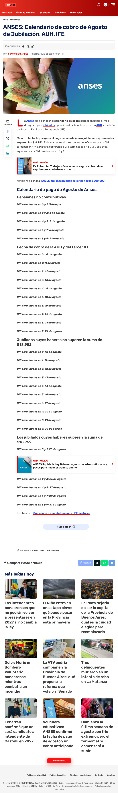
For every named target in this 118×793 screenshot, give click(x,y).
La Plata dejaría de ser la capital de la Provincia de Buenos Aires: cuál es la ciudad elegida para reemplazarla (97, 617)
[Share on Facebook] (23, 46)
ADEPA (34, 786)
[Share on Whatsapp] (33, 46)
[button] (98, 4)
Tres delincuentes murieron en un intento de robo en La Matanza (95, 672)
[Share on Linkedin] (7, 153)
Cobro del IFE (52, 550)
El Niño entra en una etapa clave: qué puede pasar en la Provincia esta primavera (58, 612)
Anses (30, 120)
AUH (99, 125)
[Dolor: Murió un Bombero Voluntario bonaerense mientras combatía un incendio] (21, 648)
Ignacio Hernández (18, 54)
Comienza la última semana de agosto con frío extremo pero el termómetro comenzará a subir (97, 736)
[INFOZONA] (10, 4)
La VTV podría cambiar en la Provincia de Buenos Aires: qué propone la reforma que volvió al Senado (59, 677)
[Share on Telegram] (111, 563)
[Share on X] (28, 46)
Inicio (5, 20)
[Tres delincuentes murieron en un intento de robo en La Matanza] (97, 648)
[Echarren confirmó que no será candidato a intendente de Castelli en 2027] (21, 708)
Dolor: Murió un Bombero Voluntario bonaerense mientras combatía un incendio (18, 677)
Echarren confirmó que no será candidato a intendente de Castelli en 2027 (19, 731)
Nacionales (15, 20)
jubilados (49, 125)
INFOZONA (29, 783)
